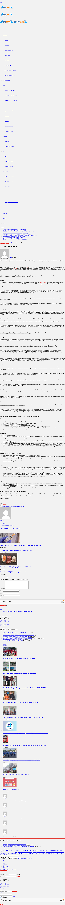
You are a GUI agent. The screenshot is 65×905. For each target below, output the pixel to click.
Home (6, 40)
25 (5, 624)
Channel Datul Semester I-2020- (12, 789)
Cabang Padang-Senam (54, 853)
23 (3, 624)
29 (1, 625)
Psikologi (7, 121)
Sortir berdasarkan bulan (5, 629)
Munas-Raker (5, 191)
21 (0, 624)
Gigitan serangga (3, 504)
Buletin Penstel (8, 65)
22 (1, 624)
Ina (3, 834)
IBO (3, 151)
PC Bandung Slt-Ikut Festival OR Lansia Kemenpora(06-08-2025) (21, 760)
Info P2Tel (5, 35)
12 (7, 621)
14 (0, 622)
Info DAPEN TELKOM (10, 90)
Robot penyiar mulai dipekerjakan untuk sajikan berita (16, 550)
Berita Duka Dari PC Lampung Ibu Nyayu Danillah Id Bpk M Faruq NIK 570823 (25, 733)
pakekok (4, 816)
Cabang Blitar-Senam (38, 852)
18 (5, 622)
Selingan (7, 141)
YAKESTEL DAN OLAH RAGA (12, 95)
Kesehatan (7, 116)
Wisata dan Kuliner (9, 131)
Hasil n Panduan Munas (10, 197)
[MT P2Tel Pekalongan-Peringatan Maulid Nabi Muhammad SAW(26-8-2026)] (10, 685)
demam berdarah (42, 282)
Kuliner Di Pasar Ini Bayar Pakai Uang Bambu (16, 774)
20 (8, 622)
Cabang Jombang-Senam (15, 853)
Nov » (4, 627)
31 (4, 625)
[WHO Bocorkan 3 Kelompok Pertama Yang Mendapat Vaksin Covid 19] (10, 542)
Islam (6, 156)
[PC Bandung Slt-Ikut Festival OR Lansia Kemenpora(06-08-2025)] (10, 757)
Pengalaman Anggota (9, 146)
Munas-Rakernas (6, 867)
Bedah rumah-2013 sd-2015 (10, 70)
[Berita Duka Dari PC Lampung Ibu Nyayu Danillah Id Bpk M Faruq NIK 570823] (10, 730)
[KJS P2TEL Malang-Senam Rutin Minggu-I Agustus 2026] (10, 670)
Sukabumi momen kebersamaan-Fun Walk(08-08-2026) (14, 236)
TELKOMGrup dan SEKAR (11, 100)
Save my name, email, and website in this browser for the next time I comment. (17, 597)
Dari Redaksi (5, 29)
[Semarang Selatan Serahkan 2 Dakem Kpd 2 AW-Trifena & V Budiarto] (10, 714)
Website (1, 595)
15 (1, 622)
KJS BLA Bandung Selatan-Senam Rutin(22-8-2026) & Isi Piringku (16, 239)
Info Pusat (7, 45)
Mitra (4, 85)
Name (1, 590)
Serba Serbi (5, 136)
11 (5, 621)
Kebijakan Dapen (6, 80)
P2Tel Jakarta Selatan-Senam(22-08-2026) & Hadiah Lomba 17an (16, 238)
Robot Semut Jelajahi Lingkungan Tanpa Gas (13, 572)
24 (4, 624)
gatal (27, 267)
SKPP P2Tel (7, 55)
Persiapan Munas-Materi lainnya (11, 202)
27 (8, 624)
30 (3, 625)
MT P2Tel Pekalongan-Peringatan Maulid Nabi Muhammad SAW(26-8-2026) (18, 231)
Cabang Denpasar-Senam (57, 852)
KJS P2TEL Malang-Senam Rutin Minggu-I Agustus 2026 (14, 230)
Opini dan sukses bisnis (9, 176)
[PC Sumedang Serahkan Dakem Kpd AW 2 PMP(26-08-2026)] (10, 700)
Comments (5, 645)
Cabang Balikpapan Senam (57, 850)
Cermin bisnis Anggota (9, 181)
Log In (2, 904)
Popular (4, 644)
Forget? (13, 896)
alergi (7, 261)
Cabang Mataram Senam (27, 853)
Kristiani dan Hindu (9, 161)
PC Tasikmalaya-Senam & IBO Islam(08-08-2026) (13, 237)
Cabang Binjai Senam (29, 852)
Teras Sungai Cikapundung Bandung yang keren (17, 611)
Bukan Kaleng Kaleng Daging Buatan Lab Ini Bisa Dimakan (17, 567)
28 (0, 625)
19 (7, 622)
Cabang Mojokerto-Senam (46, 853)
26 (7, 624)
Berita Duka (7, 60)
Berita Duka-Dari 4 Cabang (45, 850)
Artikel (4, 105)
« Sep (1, 627)
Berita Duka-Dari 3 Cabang (30, 850)
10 (4, 621)
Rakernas (7, 207)
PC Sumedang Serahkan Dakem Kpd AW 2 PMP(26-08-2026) (15, 233)
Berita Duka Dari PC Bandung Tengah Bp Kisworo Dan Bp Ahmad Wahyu (24, 745)
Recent (4, 642)
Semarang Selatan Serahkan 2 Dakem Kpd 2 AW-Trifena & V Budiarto (17, 234)
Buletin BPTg (8, 186)
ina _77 (4, 798)
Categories (2, 857)
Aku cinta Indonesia (9, 126)
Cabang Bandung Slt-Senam (7, 852)
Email (1, 593)
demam (15, 268)
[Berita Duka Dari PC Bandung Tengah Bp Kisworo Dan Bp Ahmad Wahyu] (5, 742)
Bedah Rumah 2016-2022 (10, 75)
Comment (2, 588)
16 (3, 622)
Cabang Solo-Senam (14, 855)
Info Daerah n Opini (9, 50)
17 (4, 622)
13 (8, 621)
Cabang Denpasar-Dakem (47, 852)
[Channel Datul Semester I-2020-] (10, 786)
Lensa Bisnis (5, 171)
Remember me (4, 897)
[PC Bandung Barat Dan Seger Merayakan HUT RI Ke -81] (10, 655)
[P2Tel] (13, 23)
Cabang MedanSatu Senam (37, 853)
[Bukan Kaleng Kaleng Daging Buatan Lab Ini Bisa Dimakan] (8, 564)
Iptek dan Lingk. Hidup (10, 110)
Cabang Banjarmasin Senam (20, 852)
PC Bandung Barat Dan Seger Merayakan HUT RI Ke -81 (14, 229)
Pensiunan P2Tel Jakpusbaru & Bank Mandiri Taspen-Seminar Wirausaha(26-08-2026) (20, 235)
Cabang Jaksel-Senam (4, 853)
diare (49, 392)
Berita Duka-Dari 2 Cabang (10, 850)
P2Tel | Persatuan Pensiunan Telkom (24, 858)
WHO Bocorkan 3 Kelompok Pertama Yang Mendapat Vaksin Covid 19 (20, 545)
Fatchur (10, 257)
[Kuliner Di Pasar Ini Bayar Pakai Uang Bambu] (10, 772)
